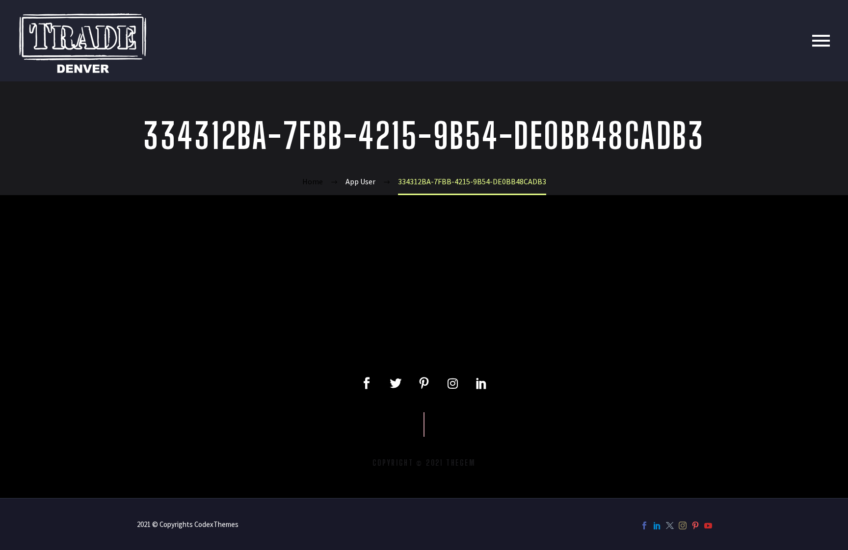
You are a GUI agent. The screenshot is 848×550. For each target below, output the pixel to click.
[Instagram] (452, 383)
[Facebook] (644, 525)
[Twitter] (395, 383)
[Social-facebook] (366, 383)
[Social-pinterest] (424, 383)
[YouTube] (708, 525)
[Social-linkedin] (481, 383)
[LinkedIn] (657, 525)
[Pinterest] (695, 525)
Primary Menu (821, 40)
